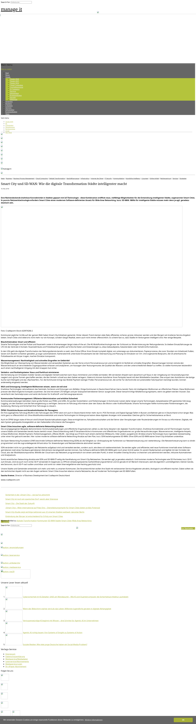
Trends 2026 (14, 79)
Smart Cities (66, 520)
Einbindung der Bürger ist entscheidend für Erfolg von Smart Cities (34, 516)
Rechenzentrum (10, 129)
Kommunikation (16, 95)
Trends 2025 (14, 81)
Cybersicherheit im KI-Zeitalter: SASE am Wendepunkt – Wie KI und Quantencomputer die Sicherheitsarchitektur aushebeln (75, 597)
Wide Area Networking (82, 520)
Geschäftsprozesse (16, 87)
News (7, 75)
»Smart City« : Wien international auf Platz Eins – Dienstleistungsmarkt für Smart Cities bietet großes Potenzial (52, 507)
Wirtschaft (13, 100)
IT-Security (108, 178)
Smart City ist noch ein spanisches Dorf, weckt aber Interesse (31, 499)
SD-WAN (51, 520)
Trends (7, 77)
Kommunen (42, 520)
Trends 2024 (14, 83)
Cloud (7, 131)
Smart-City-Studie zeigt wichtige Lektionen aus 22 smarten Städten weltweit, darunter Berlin (44, 512)
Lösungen (9, 106)
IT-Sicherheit (9, 125)
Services (13, 91)
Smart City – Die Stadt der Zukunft (20, 503)
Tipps (7, 114)
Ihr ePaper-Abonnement (15, 666)
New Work (8, 132)
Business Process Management (23, 178)
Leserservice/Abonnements (17, 661)
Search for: (5, 2)
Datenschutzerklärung (15, 656)
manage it (11, 9)
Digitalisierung (10, 127)
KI (6, 123)
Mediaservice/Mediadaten (16, 659)
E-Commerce (15, 89)
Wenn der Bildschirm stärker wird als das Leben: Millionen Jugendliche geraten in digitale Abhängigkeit (67, 608)
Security (13, 97)
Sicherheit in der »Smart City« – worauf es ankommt (27, 495)
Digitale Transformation (57, 178)
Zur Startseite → (188, 528)
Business (8, 104)
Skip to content (6, 69)
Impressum (10, 654)
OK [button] (183, 720)
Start (7, 73)
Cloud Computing (16, 85)
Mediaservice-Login (13, 664)
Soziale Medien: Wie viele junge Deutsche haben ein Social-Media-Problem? (55, 644)
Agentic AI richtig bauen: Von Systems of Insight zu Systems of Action (52, 632)
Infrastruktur (14, 93)
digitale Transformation (27, 520)
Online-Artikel (154, 178)
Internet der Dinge (97, 178)
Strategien (9, 102)
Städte (58, 520)
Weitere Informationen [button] (94, 720)
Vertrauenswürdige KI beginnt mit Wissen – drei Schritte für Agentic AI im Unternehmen (61, 620)
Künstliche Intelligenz (133, 178)
